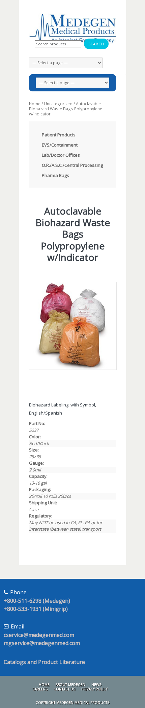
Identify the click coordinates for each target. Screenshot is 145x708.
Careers (40, 689)
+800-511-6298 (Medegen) (37, 600)
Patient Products (59, 135)
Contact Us (64, 689)
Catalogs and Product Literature (44, 662)
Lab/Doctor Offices (61, 155)
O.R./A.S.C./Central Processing (72, 165)
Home (34, 104)
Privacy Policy (94, 689)
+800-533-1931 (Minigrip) (36, 609)
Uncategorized (58, 104)
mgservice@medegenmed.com (42, 643)
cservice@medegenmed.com (39, 635)
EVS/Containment (60, 145)
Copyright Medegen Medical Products (72, 702)
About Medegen (70, 684)
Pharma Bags (55, 175)
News (96, 684)
